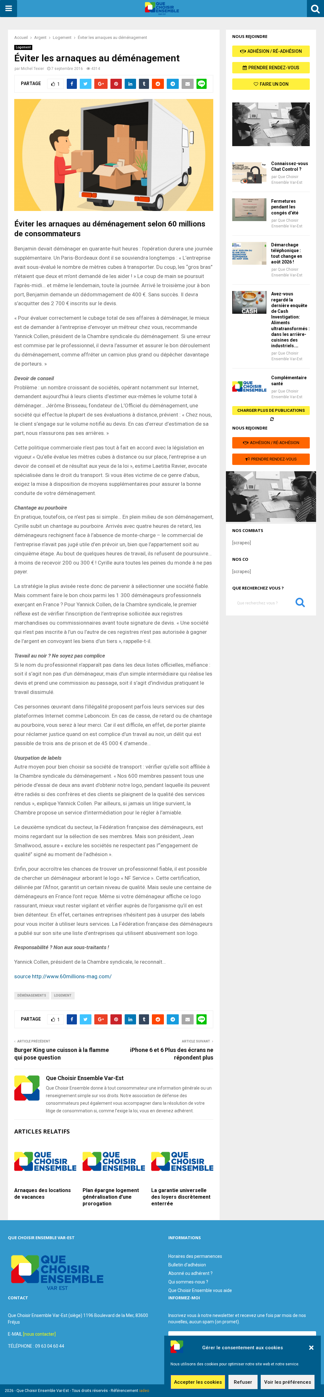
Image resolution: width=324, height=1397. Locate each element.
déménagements (31, 995)
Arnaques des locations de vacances (42, 1193)
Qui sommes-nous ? (188, 1281)
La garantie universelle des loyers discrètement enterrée (180, 1197)
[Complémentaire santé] (249, 386)
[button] (311, 1347)
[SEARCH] (300, 603)
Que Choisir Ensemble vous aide (200, 1290)
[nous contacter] (39, 1334)
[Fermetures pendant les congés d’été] (249, 209)
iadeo (144, 1390)
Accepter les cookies (198, 1382)
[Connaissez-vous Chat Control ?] (249, 172)
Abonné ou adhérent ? (190, 1273)
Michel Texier (32, 68)
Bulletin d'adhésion (187, 1264)
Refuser (243, 1382)
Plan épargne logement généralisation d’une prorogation (111, 1197)
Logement (23, 47)
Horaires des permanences (195, 1256)
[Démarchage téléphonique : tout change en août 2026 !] (249, 253)
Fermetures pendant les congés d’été (284, 207)
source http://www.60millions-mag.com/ (63, 976)
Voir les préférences (287, 1382)
